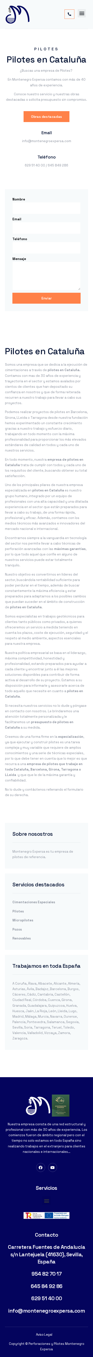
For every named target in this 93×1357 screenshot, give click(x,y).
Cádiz (31, 994)
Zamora (64, 1033)
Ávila (30, 989)
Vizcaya (50, 1033)
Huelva (71, 1005)
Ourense (70, 1016)
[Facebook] (40, 1167)
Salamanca (55, 1022)
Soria (28, 1027)
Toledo (68, 1027)
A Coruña (19, 983)
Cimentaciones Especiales (33, 902)
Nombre (18, 199)
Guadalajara (37, 1005)
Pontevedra (36, 1022)
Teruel (57, 1027)
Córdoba (39, 1000)
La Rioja (41, 1011)
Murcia (43, 1016)
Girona (67, 1000)
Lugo (72, 1011)
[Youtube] (52, 1167)
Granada (19, 1005)
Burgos (73, 989)
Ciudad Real (21, 1000)
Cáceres (19, 994)
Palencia (19, 1022)
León (52, 1011)
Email (16, 219)
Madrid (18, 1016)
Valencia (19, 1033)
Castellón (62, 994)
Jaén (30, 1011)
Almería (73, 983)
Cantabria (45, 994)
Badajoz (41, 989)
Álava (32, 983)
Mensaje (19, 259)
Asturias (18, 989)
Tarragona (42, 1027)
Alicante (60, 983)
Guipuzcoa (56, 1005)
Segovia (72, 1022)
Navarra (56, 1016)
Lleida (62, 1011)
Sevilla (17, 1027)
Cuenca (54, 1000)
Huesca (18, 1011)
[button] (82, 13)
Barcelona (58, 989)
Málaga (30, 1016)
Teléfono (19, 239)
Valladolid (35, 1033)
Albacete (45, 983)
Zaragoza (19, 1038)
